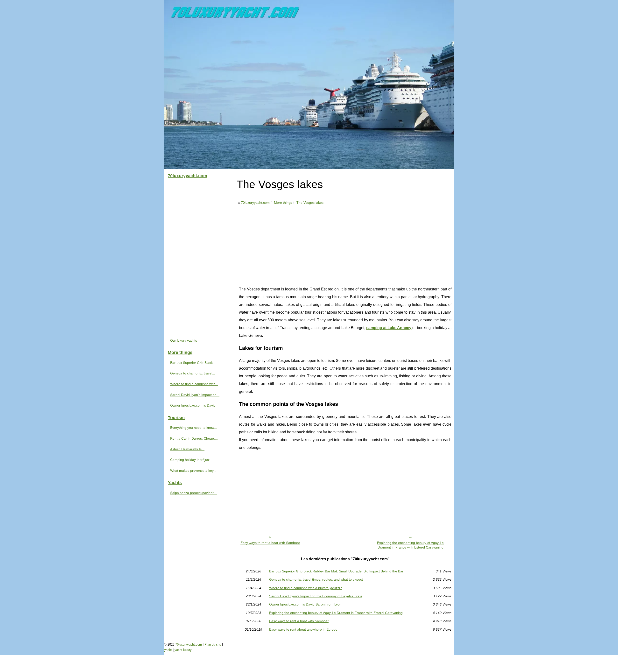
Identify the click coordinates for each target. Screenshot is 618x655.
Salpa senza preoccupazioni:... (193, 493)
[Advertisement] (345, 242)
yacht (168, 650)
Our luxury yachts (183, 340)
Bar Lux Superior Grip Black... (193, 363)
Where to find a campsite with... (194, 384)
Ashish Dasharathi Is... (187, 449)
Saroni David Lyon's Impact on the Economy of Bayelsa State (315, 596)
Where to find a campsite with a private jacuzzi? (305, 588)
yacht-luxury (183, 650)
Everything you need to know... (193, 428)
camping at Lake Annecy (388, 328)
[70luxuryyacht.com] (309, 84)
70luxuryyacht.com (255, 202)
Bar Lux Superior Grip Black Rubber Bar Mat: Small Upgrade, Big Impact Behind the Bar (336, 571)
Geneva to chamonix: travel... (192, 373)
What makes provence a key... (193, 470)
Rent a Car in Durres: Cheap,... (194, 438)
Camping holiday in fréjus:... (191, 460)
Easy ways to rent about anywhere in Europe (303, 629)
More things (283, 202)
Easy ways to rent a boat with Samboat (270, 543)
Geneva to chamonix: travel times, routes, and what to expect (316, 579)
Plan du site (212, 644)
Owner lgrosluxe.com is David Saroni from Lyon (305, 604)
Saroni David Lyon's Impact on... (194, 395)
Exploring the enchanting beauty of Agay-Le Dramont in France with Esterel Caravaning (410, 545)
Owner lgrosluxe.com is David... (194, 405)
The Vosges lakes (309, 202)
